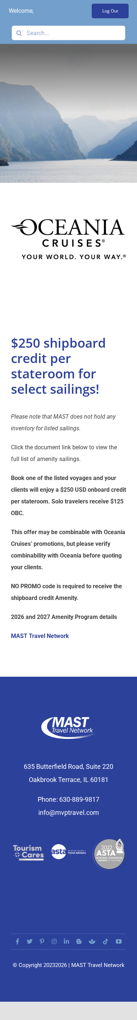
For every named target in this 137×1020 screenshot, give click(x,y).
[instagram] (54, 941)
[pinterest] (42, 941)
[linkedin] (66, 941)
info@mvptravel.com (68, 812)
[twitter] (30, 941)
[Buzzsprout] (92, 941)
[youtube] (119, 941)
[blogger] (78, 941)
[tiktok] (106, 941)
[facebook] (17, 941)
